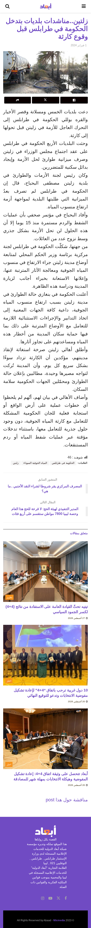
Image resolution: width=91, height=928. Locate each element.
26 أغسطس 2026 (76, 701)
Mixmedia (59, 920)
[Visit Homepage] (45, 6)
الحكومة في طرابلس (63, 462)
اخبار (9, 681)
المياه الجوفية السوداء (35, 462)
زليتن (16, 462)
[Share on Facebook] (74, 100)
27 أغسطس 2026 (76, 618)
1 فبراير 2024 (79, 45)
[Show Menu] (84, 6)
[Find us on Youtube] (50, 898)
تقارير (9, 597)
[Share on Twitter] (45, 100)
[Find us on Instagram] (42, 898)
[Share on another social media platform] (17, 100)
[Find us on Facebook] (66, 898)
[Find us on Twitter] (58, 898)
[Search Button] (7, 6)
